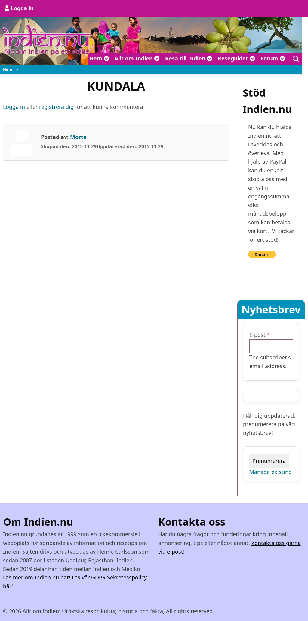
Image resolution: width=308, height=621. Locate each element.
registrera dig (56, 106)
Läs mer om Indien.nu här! (36, 577)
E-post (257, 334)
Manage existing (270, 471)
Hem (96, 58)
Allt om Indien (134, 58)
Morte (78, 136)
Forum (270, 58)
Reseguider (234, 58)
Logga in (22, 8)
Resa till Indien (186, 58)
